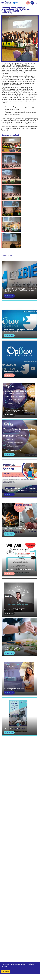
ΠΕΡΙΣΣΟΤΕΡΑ (9, 296)
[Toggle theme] (36, 3)
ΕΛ (28, 3)
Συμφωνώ (5, 971)
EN (32, 3)
